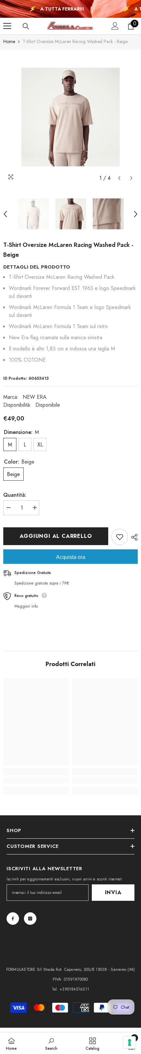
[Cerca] (26, 26)
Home (9, 41)
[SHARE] (133, 537)
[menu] (7, 26)
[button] (119, 178)
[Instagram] (30, 918)
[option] (70, 117)
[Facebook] (13, 918)
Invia (113, 892)
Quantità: (14, 495)
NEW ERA (35, 397)
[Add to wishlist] (119, 537)
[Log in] (115, 26)
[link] (36, 780)
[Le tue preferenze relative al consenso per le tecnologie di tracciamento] (129, 1042)
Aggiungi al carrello (55, 536)
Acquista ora (70, 557)
